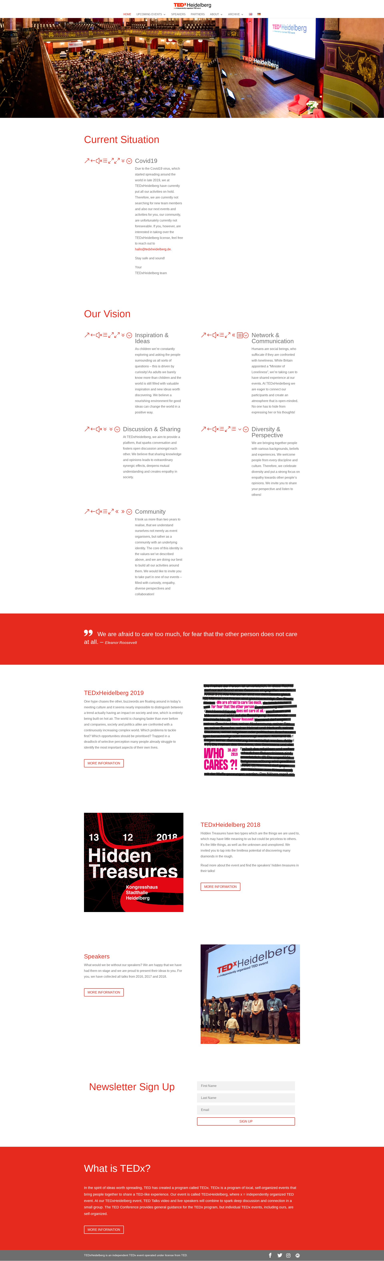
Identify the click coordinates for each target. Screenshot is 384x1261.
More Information (104, 763)
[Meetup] (297, 1255)
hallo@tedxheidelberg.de (153, 249)
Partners (198, 14)
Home (127, 14)
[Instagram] (288, 1255)
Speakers (178, 14)
